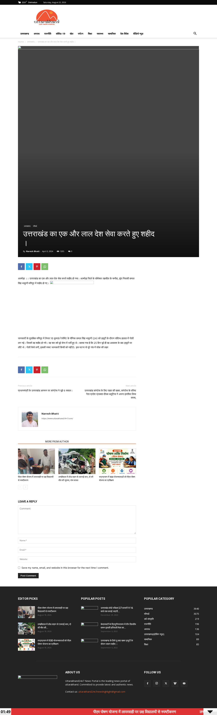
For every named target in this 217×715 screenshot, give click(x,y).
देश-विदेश (124, 33)
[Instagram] (156, 683)
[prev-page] (20, 487)
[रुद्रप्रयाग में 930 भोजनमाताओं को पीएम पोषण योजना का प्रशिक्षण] (117, 461)
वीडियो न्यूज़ (138, 33)
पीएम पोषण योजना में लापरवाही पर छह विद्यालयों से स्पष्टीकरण (120, 711)
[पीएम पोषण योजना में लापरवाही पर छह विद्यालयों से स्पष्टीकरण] (36, 461)
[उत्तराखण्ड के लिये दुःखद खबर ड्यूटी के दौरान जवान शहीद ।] (89, 645)
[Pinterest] (37, 266)
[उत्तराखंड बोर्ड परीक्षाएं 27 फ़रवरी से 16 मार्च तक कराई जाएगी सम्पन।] (89, 612)
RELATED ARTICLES (30, 441)
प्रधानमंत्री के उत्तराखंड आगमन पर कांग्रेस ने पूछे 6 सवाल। (45, 390)
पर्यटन (80, 33)
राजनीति (47, 33)
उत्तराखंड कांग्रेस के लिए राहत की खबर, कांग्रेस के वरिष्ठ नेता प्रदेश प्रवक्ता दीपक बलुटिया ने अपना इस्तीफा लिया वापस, (110, 394)
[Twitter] (29, 266)
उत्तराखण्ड (24, 33)
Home (21, 41)
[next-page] (25, 487)
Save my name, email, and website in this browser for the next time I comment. (65, 567)
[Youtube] (184, 683)
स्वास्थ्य (100, 33)
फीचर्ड (35, 226)
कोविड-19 (60, 33)
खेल (71, 33)
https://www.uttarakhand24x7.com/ (57, 418)
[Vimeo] (175, 683)
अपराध (37, 33)
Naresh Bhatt (33, 251)
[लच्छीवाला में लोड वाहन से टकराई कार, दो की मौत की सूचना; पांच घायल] (76, 461)
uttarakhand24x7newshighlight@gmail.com (101, 691)
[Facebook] (21, 266)
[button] (195, 34)
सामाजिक (112, 33)
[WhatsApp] (44, 266)
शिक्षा (90, 33)
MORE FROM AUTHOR (57, 441)
